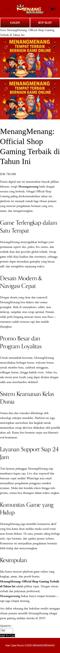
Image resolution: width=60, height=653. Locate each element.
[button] (7, 635)
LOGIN (15, 22)
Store (3, 30)
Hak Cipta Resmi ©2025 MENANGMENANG (30, 645)
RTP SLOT (45, 22)
